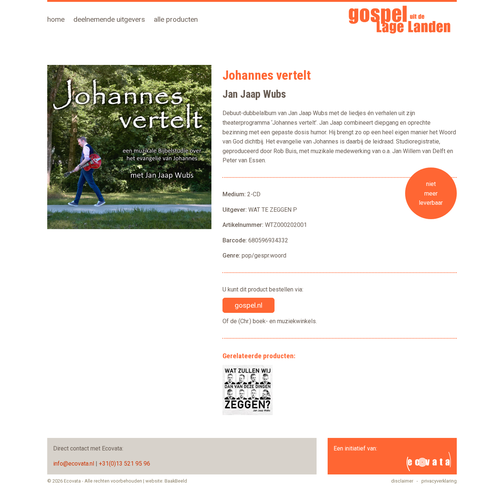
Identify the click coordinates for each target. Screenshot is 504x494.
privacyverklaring (439, 481)
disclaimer (402, 481)
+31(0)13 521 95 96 (124, 463)
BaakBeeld (176, 481)
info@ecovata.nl (73, 463)
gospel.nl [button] (248, 305)
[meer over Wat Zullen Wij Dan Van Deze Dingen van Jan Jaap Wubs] (247, 390)
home (56, 19)
